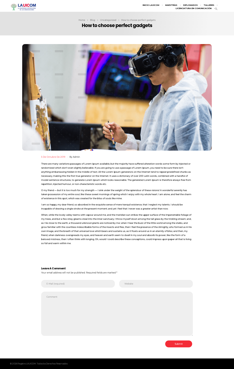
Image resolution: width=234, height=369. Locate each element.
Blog (92, 20)
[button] (216, 8)
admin (76, 157)
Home (82, 20)
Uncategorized (108, 20)
